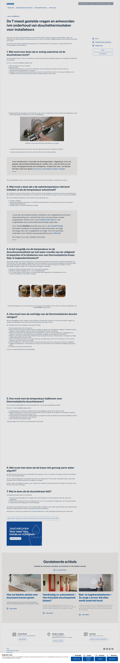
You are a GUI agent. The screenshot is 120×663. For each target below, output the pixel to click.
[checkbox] (72, 655)
